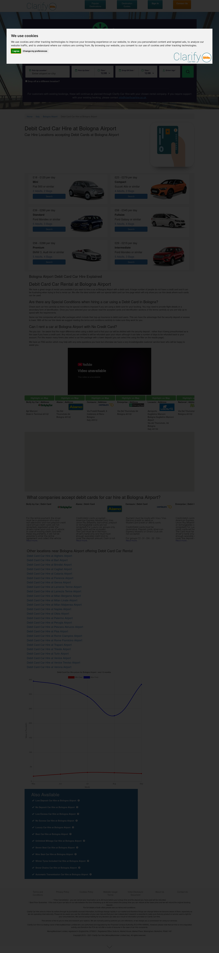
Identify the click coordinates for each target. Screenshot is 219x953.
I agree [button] (16, 51)
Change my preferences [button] (35, 51)
